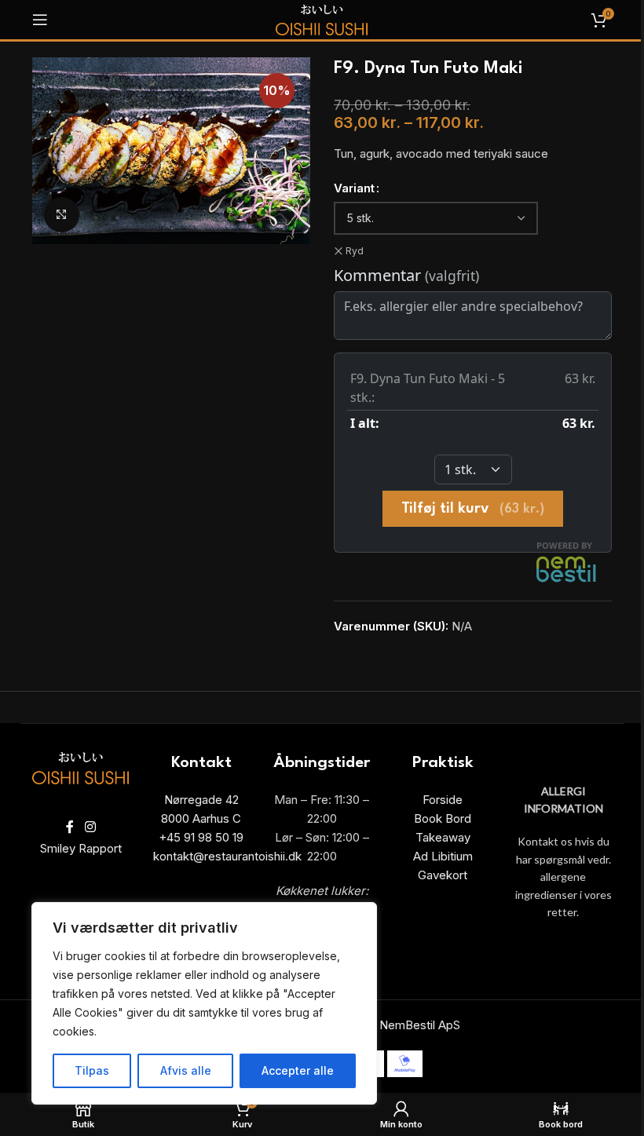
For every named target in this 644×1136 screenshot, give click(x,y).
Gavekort (442, 875)
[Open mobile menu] (40, 19)
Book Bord (442, 818)
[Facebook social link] (69, 827)
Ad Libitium (443, 856)
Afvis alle (185, 1070)
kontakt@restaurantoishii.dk (227, 856)
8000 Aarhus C (201, 818)
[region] (204, 1003)
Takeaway (442, 837)
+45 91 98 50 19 (201, 837)
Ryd (355, 251)
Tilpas (92, 1070)
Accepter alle (298, 1070)
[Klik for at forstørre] (61, 214)
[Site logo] (322, 18)
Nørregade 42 (201, 799)
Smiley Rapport (81, 848)
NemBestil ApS (419, 1024)
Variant (354, 188)
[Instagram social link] (90, 827)
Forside (443, 799)
